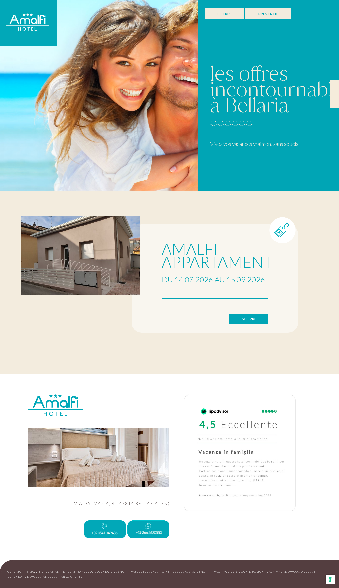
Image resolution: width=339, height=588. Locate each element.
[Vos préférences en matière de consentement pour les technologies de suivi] (330, 579)
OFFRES (224, 14)
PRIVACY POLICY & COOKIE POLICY (236, 571)
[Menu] (311, 14)
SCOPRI (248, 319)
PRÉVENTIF (268, 14)
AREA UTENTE (72, 576)
